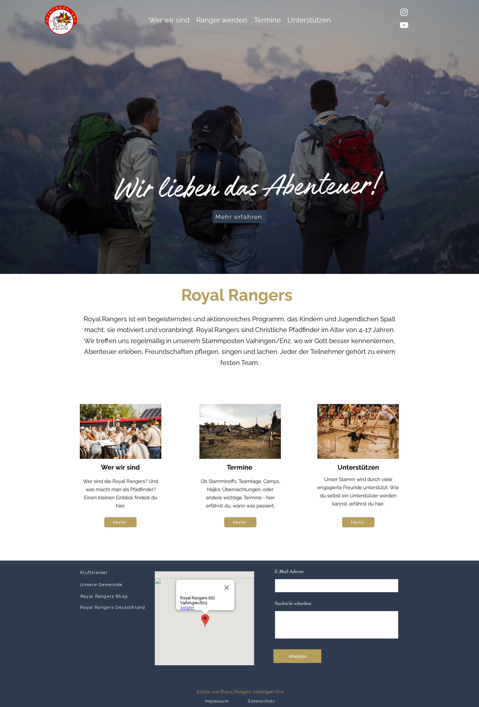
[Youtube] (404, 25)
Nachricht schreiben (293, 603)
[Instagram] (404, 12)
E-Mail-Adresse (289, 571)
